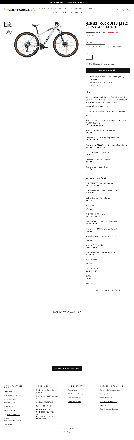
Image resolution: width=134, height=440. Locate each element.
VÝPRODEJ (76, 12)
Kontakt (90, 8)
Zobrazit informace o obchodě (100, 86)
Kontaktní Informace (107, 398)
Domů (42, 8)
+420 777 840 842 (13, 414)
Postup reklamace (74, 390)
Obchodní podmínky (75, 394)
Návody (103, 405)
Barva (89, 43)
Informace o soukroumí (108, 401)
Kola (51, 8)
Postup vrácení (105, 394)
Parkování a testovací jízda (110, 390)
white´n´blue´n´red (96, 47)
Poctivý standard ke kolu (109, 409)
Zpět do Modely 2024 (68, 368)
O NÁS (64, 12)
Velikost (91, 53)
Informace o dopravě (108, 290)
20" (89, 57)
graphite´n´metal (115, 47)
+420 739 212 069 (47, 406)
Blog (55, 12)
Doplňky (64, 8)
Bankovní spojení (74, 398)
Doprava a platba (74, 401)
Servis (78, 8)
